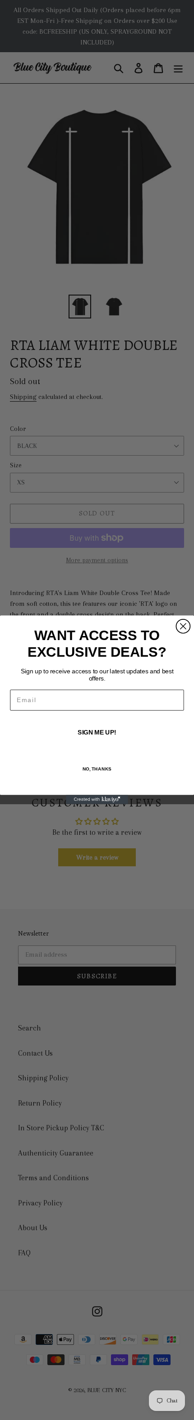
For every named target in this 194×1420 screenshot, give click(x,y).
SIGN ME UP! (97, 733)
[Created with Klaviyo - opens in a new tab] (97, 800)
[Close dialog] (183, 626)
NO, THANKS (97, 769)
